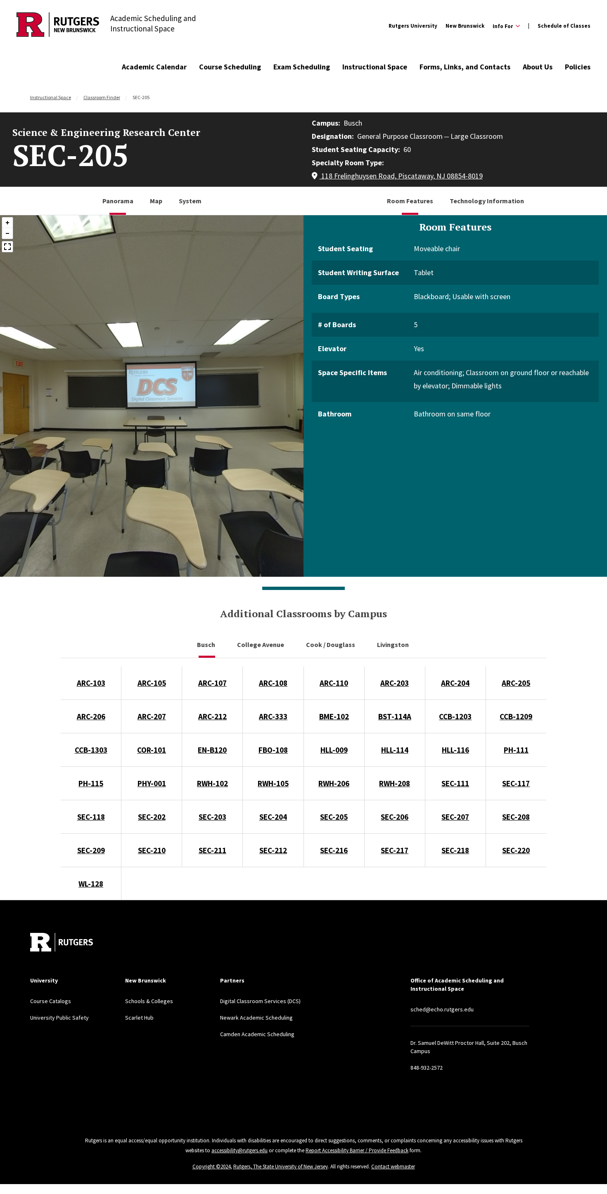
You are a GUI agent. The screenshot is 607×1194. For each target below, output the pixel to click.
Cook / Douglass (331, 644)
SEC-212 (273, 850)
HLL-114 (394, 750)
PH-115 (90, 783)
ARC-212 (212, 716)
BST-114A (394, 716)
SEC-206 (394, 817)
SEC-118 (91, 817)
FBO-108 (273, 750)
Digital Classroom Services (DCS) (260, 1001)
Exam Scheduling (301, 66)
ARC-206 (91, 716)
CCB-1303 (91, 750)
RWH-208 (394, 783)
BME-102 (334, 716)
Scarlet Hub (139, 1017)
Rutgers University (413, 25)
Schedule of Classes (564, 25)
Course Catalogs (50, 1001)
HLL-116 (455, 750)
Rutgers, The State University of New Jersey (280, 1166)
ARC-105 (152, 683)
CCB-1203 (455, 716)
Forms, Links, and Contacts (465, 66)
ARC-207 (152, 716)
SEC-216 (334, 850)
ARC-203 (394, 683)
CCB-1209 (516, 716)
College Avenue (261, 644)
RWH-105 (273, 783)
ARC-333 (273, 716)
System (190, 201)
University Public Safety (59, 1017)
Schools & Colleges (149, 1001)
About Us (537, 66)
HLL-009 (334, 750)
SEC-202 (152, 817)
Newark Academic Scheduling (256, 1017)
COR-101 (151, 750)
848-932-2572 (426, 1067)
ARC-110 (334, 683)
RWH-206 (333, 783)
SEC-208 (516, 817)
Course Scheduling (230, 66)
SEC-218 (455, 850)
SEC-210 (152, 850)
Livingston (393, 644)
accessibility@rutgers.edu (239, 1150)
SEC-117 (516, 783)
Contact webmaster (393, 1166)
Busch (206, 644)
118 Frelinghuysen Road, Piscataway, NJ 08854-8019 (401, 176)
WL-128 (90, 884)
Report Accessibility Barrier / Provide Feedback (357, 1150)
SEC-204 (273, 817)
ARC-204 (455, 683)
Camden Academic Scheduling (257, 1034)
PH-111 (516, 750)
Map (156, 201)
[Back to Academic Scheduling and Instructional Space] (58, 25)
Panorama (117, 201)
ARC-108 (273, 683)
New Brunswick (465, 25)
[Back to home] (61, 942)
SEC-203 (212, 817)
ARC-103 (91, 683)
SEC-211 (212, 850)
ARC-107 (212, 683)
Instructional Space (374, 66)
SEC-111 (455, 783)
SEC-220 (516, 850)
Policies (577, 66)
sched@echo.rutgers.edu (442, 1009)
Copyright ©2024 (211, 1166)
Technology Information (487, 201)
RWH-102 (212, 783)
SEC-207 (455, 817)
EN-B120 (212, 750)
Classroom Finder (101, 97)
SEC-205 (334, 817)
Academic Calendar (154, 66)
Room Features (410, 201)
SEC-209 (91, 850)
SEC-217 (394, 850)
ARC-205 (516, 683)
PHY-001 (152, 783)
